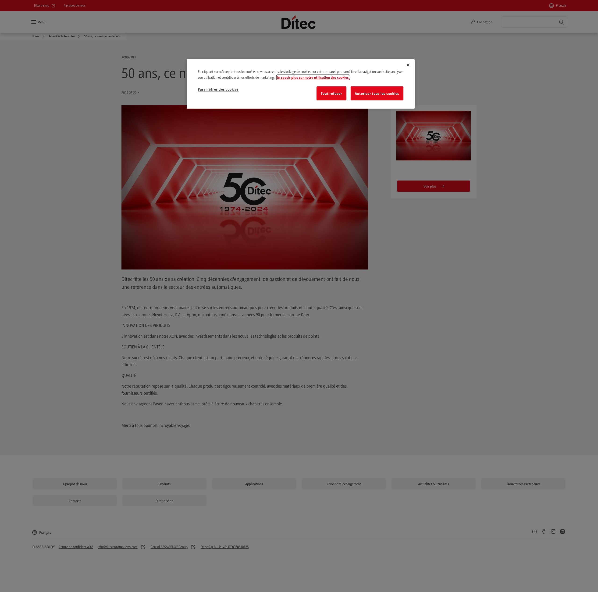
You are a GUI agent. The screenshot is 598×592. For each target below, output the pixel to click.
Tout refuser (331, 93)
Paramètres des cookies (218, 89)
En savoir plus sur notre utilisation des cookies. (313, 77)
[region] (301, 84)
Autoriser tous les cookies (377, 93)
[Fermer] (408, 65)
